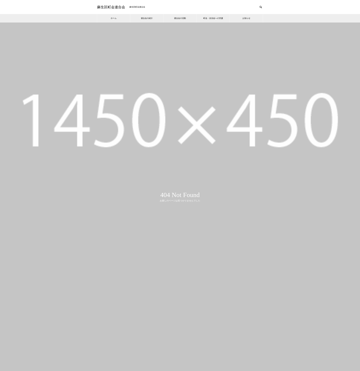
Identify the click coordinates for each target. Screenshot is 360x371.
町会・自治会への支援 (213, 18)
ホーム (114, 18)
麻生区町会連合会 (111, 7)
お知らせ (246, 18)
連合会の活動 (180, 18)
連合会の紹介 (147, 18)
